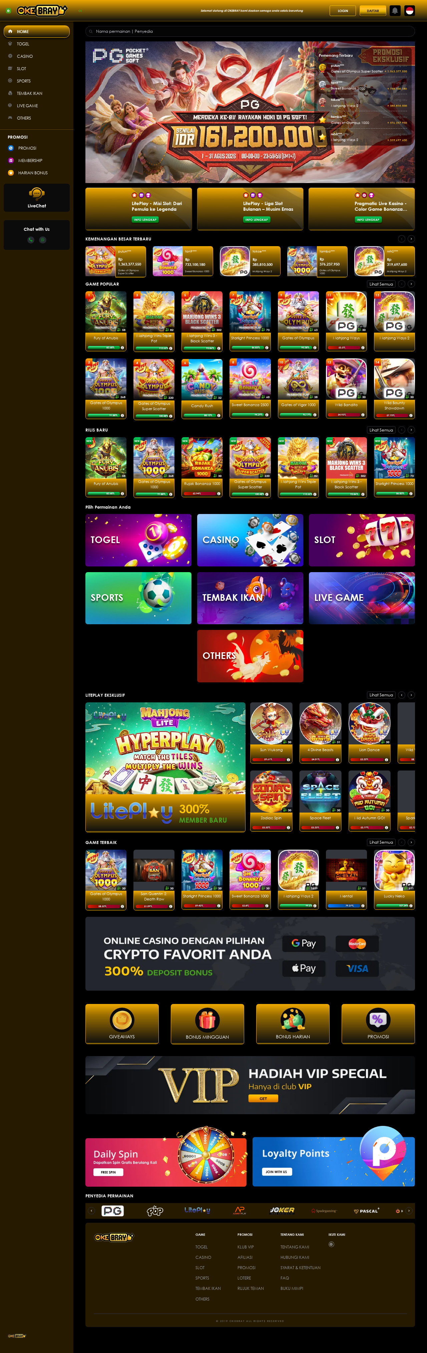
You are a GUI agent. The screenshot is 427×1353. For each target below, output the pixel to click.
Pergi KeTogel (138, 555)
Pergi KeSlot (362, 555)
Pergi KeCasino (250, 555)
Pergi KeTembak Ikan (250, 613)
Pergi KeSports (138, 613)
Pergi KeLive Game (362, 613)
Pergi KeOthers (250, 671)
